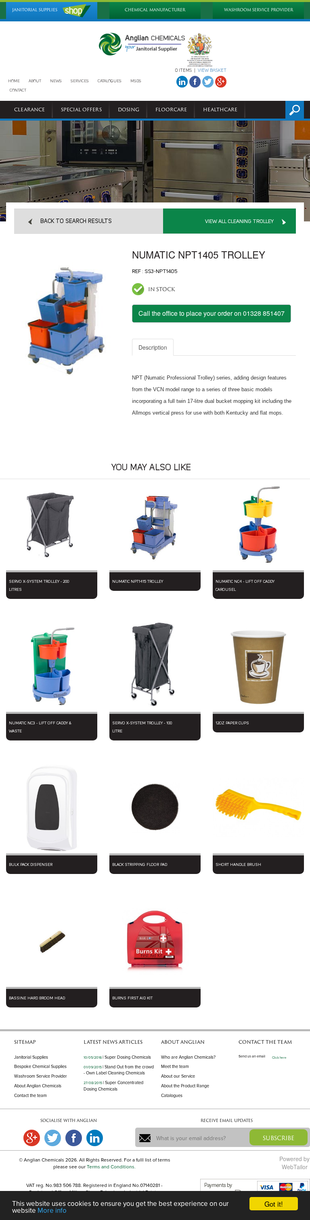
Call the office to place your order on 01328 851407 (211, 313)
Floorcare (171, 109)
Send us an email (252, 1056)
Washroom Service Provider (40, 1076)
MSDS (135, 81)
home (14, 81)
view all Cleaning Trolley (239, 221)
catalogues (109, 81)
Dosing (128, 109)
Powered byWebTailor (294, 1163)
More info (52, 1210)
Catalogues (171, 1095)
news (56, 81)
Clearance (29, 109)
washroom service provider (258, 10)
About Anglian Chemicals (37, 1086)
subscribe (278, 1138)
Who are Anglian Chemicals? (188, 1057)
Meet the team (175, 1066)
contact (18, 90)
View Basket (212, 71)
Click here (279, 1057)
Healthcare (220, 109)
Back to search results (76, 221)
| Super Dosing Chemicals (127, 1057)
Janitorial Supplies (31, 1057)
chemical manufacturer (155, 10)
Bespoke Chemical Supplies (40, 1066)
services (80, 81)
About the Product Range (185, 1086)
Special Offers (81, 109)
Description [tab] (152, 347)
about (35, 81)
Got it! (273, 1204)
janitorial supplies (34, 10)
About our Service (178, 1076)
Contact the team (30, 1095)
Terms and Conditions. (111, 1167)
